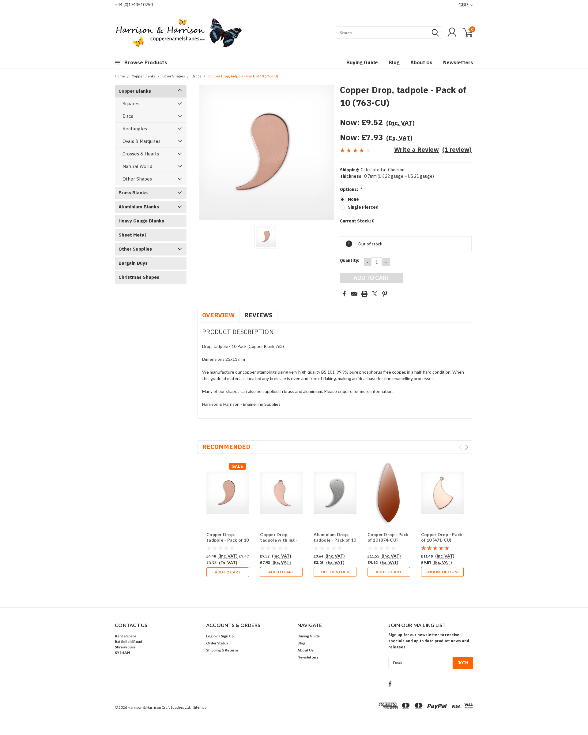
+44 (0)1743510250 (134, 4)
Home (120, 76)
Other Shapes (173, 76)
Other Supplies (135, 249)
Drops (197, 76)
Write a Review (416, 149)
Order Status (217, 643)
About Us (421, 62)
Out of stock (335, 571)
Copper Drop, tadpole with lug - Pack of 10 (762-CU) (281, 540)
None (353, 199)
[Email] (354, 294)
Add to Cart (228, 572)
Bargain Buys (133, 263)
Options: (351, 189)
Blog (394, 62)
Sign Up (227, 636)
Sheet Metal (132, 235)
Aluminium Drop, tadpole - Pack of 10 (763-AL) (335, 540)
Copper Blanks (144, 76)
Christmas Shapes (139, 277)
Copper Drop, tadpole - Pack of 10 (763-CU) (243, 76)
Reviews (258, 315)
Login (211, 636)
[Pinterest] (385, 294)
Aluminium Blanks (139, 207)
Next (467, 447)
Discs (128, 116)
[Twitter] (374, 294)
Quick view (227, 493)
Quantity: (349, 260)
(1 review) (457, 149)
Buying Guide (362, 62)
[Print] (364, 294)
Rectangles (135, 129)
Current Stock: (357, 221)
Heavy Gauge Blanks (141, 221)
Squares (131, 103)
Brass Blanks (133, 193)
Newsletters (458, 62)
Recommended (226, 446)
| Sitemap (198, 707)
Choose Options (442, 571)
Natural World (137, 166)
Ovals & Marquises (141, 141)
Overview (218, 315)
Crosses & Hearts (141, 154)
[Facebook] (344, 294)
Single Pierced (363, 207)
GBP (463, 4)
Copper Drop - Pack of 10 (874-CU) (388, 537)
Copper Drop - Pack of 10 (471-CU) (441, 537)
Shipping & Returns (222, 650)
